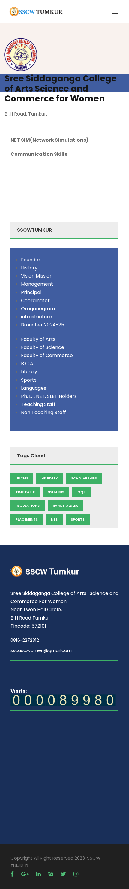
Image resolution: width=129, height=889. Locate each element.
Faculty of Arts (38, 339)
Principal (31, 292)
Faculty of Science (42, 347)
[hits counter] (63, 700)
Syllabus (56, 492)
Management (37, 284)
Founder (30, 259)
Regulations (28, 505)
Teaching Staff (38, 404)
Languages (33, 388)
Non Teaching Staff (43, 412)
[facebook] (12, 874)
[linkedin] (39, 874)
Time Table (25, 492)
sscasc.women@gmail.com (41, 650)
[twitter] (64, 874)
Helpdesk (49, 478)
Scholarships (84, 478)
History (29, 267)
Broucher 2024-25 (42, 324)
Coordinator (35, 300)
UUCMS (22, 478)
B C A (27, 363)
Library (29, 371)
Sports (29, 380)
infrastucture (36, 316)
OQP (81, 492)
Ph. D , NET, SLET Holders (49, 396)
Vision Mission (36, 275)
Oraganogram (38, 308)
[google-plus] (25, 874)
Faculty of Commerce (47, 355)
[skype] (51, 874)
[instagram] (76, 874)
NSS (54, 519)
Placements (27, 519)
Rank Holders (65, 505)
